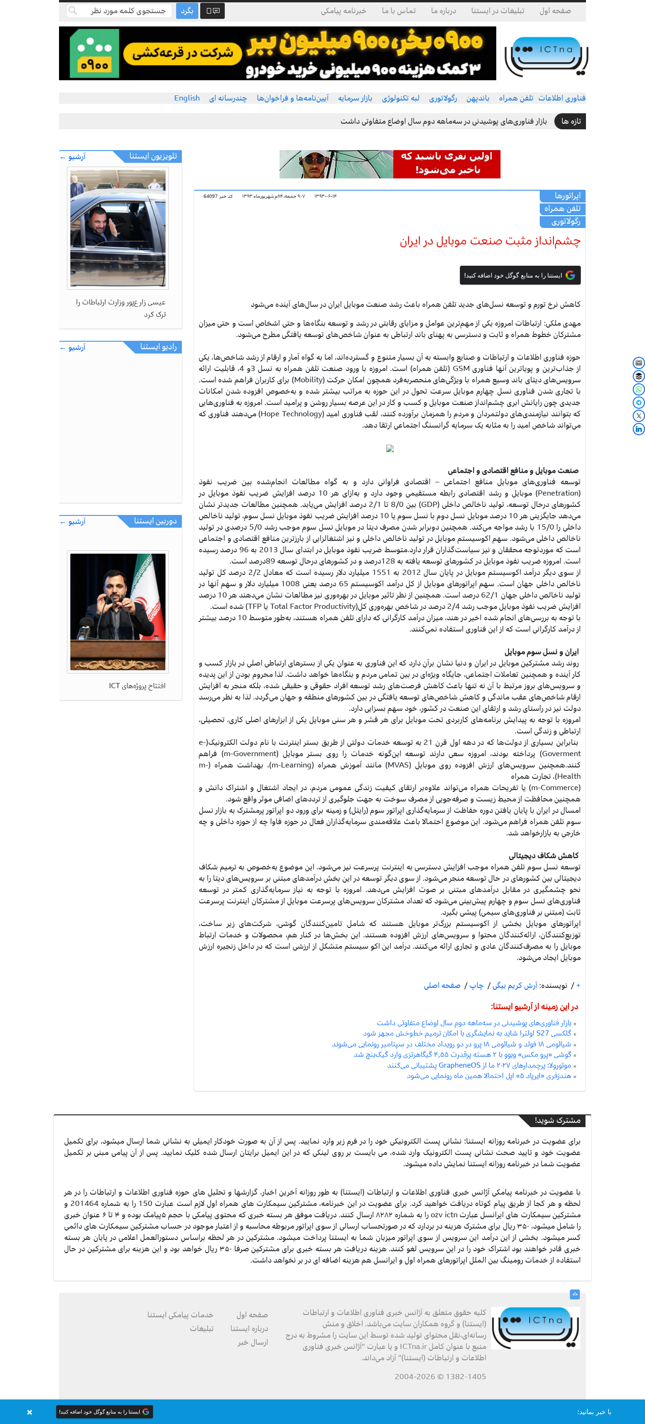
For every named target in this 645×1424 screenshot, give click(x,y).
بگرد (187, 11)
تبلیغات (202, 1329)
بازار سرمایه (355, 98)
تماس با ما (399, 11)
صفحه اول (555, 11)
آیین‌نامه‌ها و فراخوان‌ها (293, 98)
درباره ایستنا (249, 1329)
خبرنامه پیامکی (344, 11)
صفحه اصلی (442, 985)
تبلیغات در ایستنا (498, 11)
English (187, 98)
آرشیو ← (72, 157)
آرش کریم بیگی (514, 985)
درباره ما (443, 11)
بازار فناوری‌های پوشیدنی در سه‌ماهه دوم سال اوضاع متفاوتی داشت (443, 121)
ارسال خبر (253, 1342)
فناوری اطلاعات (562, 98)
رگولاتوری (443, 98)
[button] (322, 1411)
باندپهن (478, 98)
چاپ (475, 985)
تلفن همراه (516, 98)
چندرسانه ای (228, 98)
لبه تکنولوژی (401, 98)
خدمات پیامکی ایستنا (180, 1315)
